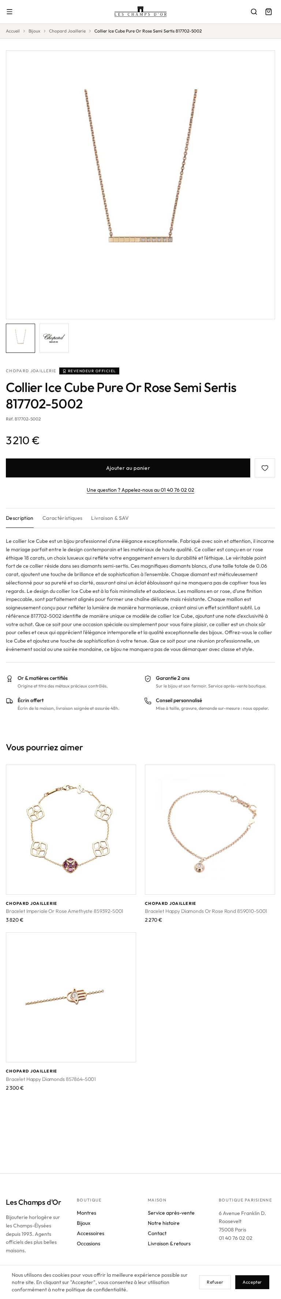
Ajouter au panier (128, 468)
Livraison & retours (169, 1243)
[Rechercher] (254, 11)
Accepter (252, 1282)
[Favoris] (265, 467)
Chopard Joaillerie (67, 31)
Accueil (13, 31)
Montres (86, 1213)
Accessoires (90, 1233)
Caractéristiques (62, 518)
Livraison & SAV (110, 518)
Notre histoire (164, 1223)
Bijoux (34, 31)
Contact (157, 1233)
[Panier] (268, 11)
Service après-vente (171, 1213)
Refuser (215, 1282)
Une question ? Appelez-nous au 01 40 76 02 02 (140, 490)
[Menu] (9, 11)
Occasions (88, 1243)
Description (20, 518)
